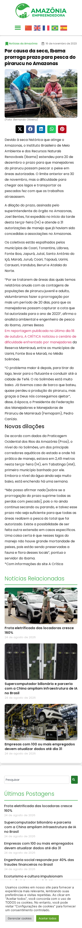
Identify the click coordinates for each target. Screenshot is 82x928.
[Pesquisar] (74, 780)
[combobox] (36, 780)
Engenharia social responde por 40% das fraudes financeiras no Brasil (39, 862)
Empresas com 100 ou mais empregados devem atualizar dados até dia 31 (40, 746)
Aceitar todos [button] (47, 918)
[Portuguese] (56, 27)
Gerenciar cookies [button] (20, 918)
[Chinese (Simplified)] (29, 27)
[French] (47, 27)
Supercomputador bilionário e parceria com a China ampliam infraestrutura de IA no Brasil (41, 688)
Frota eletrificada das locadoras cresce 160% (39, 630)
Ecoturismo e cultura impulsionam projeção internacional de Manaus (33, 878)
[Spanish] (64, 27)
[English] (38, 27)
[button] (18, 28)
